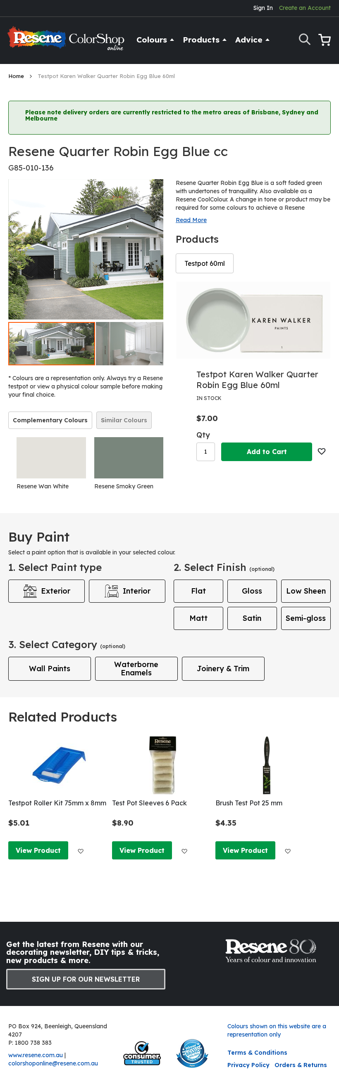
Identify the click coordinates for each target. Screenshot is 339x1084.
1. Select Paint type (55, 567)
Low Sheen (306, 591)
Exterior (55, 591)
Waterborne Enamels (136, 668)
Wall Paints (49, 668)
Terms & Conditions (257, 1052)
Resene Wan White (43, 486)
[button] (140, 343)
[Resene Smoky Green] (129, 457)
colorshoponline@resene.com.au (53, 1063)
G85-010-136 (31, 168)
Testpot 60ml (204, 263)
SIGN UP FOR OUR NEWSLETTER (86, 979)
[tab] (50, 420)
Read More (191, 220)
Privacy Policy (248, 1065)
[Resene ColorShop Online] (67, 42)
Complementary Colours (50, 420)
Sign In (263, 8)
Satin (252, 618)
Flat (198, 591)
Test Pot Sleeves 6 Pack (149, 803)
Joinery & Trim (223, 668)
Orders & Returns (301, 1065)
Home (17, 76)
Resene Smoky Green (123, 486)
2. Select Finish (224, 567)
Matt (198, 618)
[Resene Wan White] (51, 457)
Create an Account (305, 8)
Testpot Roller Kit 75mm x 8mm (57, 803)
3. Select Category (66, 644)
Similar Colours (124, 420)
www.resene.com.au (35, 1055)
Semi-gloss (306, 618)
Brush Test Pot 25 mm (248, 803)
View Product (38, 850)
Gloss (252, 591)
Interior (136, 591)
